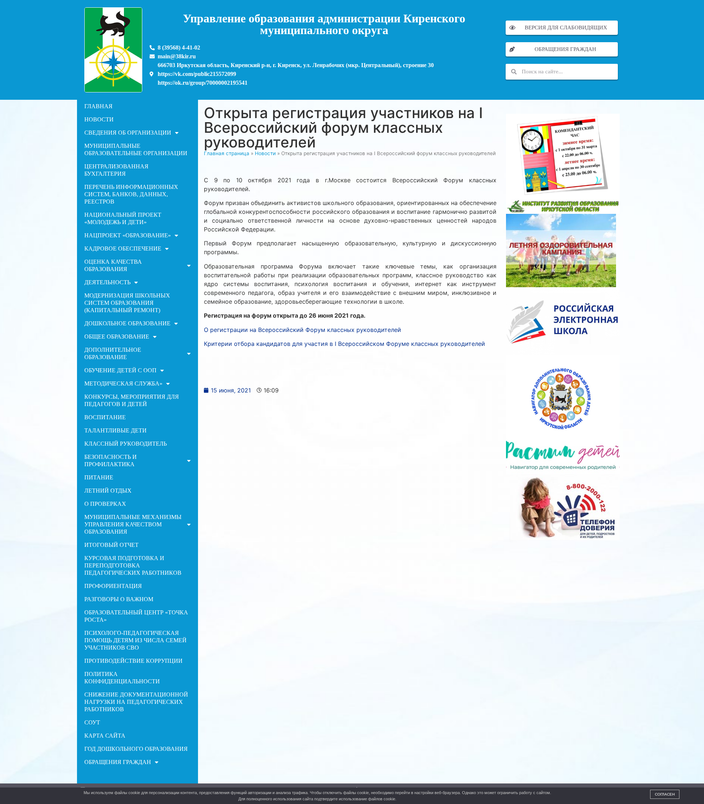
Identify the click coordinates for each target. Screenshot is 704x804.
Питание (98, 477)
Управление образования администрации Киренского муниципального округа (324, 24)
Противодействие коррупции (133, 661)
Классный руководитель (125, 444)
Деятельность (107, 282)
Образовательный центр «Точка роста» (136, 616)
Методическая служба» (123, 383)
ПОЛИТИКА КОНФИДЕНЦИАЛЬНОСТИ (122, 677)
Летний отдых (108, 490)
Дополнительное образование (112, 353)
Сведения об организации (127, 132)
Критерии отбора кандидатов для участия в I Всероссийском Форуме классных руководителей (344, 343)
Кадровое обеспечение (122, 248)
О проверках (105, 504)
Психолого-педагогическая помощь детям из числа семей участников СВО (135, 640)
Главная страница (226, 153)
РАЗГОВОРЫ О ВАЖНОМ (118, 599)
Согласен (665, 794)
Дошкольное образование (127, 323)
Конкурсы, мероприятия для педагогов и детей (131, 400)
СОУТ (92, 722)
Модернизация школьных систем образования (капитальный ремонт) (127, 302)
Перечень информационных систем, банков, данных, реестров (131, 194)
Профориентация (113, 586)
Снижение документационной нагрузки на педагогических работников (136, 701)
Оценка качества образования (113, 265)
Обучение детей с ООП (120, 370)
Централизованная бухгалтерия (116, 170)
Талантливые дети (115, 430)
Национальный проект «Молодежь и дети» (122, 218)
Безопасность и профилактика (110, 460)
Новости (99, 119)
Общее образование (116, 336)
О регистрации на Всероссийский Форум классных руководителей (302, 329)
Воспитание (105, 417)
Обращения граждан (117, 762)
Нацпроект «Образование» (127, 235)
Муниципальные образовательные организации (135, 149)
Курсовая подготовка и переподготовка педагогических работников (133, 565)
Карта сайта (104, 735)
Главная (98, 106)
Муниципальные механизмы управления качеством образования (133, 524)
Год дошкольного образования (136, 749)
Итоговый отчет (111, 545)
